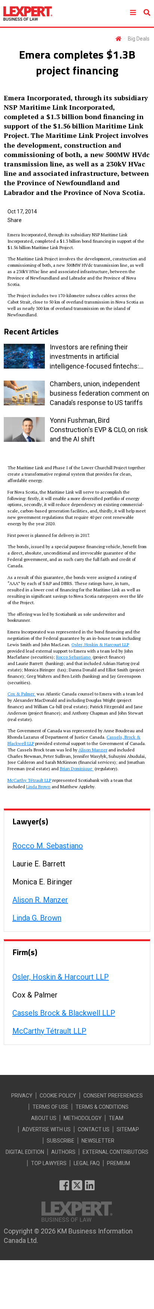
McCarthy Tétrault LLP (29, 780)
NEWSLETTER (97, 1141)
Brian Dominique (76, 768)
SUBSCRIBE (60, 1141)
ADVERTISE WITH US (46, 1129)
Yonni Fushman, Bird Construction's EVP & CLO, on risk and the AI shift (99, 429)
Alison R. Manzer (40, 899)
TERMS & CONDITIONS (102, 1107)
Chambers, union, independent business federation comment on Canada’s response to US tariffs (99, 393)
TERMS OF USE (50, 1107)
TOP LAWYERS (49, 1163)
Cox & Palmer (21, 694)
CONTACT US (94, 1129)
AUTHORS (63, 1152)
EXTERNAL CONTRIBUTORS (115, 1152)
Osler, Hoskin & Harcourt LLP (100, 644)
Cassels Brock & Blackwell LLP (63, 1012)
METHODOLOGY (83, 1118)
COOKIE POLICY (58, 1096)
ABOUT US (43, 1118)
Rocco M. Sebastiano (47, 845)
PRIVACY (22, 1096)
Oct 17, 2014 (22, 212)
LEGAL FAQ (87, 1163)
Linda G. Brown (36, 917)
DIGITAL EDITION (25, 1152)
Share (14, 220)
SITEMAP (128, 1129)
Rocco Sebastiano (74, 657)
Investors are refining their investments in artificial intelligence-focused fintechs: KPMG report (94, 357)
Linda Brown (38, 786)
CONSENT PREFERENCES (113, 1096)
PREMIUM (118, 1163)
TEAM (116, 1118)
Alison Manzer (92, 750)
